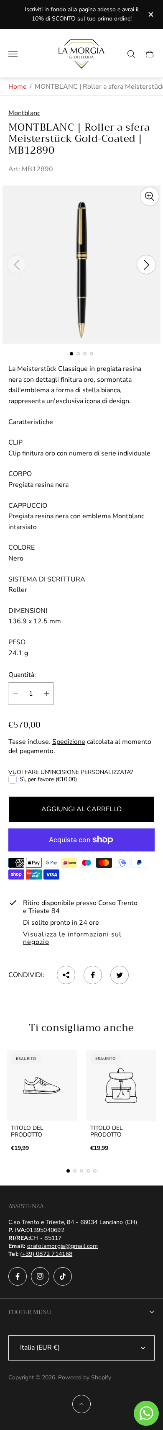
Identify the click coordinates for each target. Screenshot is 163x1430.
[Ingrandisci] (149, 196)
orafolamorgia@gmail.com (62, 1246)
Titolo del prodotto (27, 1131)
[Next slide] (146, 264)
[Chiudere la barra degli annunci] (150, 14)
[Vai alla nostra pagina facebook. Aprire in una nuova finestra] (17, 1276)
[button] (71, 353)
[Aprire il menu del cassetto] (13, 54)
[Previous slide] (17, 264)
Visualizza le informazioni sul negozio (72, 938)
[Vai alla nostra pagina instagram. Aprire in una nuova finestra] (40, 1276)
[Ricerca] (131, 54)
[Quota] (66, 975)
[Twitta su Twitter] (119, 975)
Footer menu (29, 1312)
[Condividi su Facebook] (93, 975)
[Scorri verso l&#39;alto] (81, 1404)
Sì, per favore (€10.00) (48, 779)
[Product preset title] (42, 1085)
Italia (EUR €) (40, 1347)
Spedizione (68, 741)
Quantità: (22, 675)
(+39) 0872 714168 (46, 1254)
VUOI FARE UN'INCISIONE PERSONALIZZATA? (70, 772)
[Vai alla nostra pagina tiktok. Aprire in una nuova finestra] (62, 1276)
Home (17, 86)
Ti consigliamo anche (81, 1028)
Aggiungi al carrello (81, 809)
